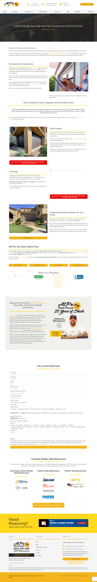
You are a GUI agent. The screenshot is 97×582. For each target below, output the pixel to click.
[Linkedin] (81, 562)
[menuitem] (37, 542)
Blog (68, 11)
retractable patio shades (37, 328)
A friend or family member (18, 427)
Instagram (27, 425)
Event (66, 427)
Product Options (14, 407)
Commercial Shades (23, 409)
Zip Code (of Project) (15, 395)
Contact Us (91, 11)
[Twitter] (72, 562)
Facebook (19, 425)
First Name (13, 372)
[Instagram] (75, 562)
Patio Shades (42, 11)
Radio (54, 425)
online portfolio (23, 257)
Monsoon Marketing (24, 575)
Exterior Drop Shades (48, 409)
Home (4, 11)
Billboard (64, 425)
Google (13, 425)
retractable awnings (17, 330)
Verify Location (14, 400)
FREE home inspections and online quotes (74, 251)
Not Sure (58, 409)
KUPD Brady (14, 428)
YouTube (36, 425)
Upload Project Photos (16, 416)
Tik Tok (42, 425)
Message (12, 430)
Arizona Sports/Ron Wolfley (77, 427)
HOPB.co (34, 68)
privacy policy (38, 444)
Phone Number (14, 386)
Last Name (13, 377)
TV (59, 425)
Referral (12, 423)
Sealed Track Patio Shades (79, 138)
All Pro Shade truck (58, 427)
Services (56, 11)
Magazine (48, 425)
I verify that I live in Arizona (18, 402)
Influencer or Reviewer (46, 427)
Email (11, 381)
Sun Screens (28, 11)
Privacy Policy (34, 575)
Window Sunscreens (35, 409)
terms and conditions (50, 444)
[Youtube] (78, 562)
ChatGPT (71, 425)
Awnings (14, 11)
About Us (77, 11)
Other (64, 409)
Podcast (36, 427)
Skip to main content (3, 0)
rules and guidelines (34, 83)
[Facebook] (69, 562)
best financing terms (82, 252)
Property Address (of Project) (18, 391)
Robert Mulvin (38, 302)
